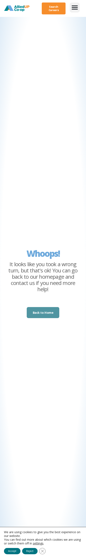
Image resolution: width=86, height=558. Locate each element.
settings (38, 543)
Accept (12, 551)
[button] (75, 8)
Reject (29, 551)
